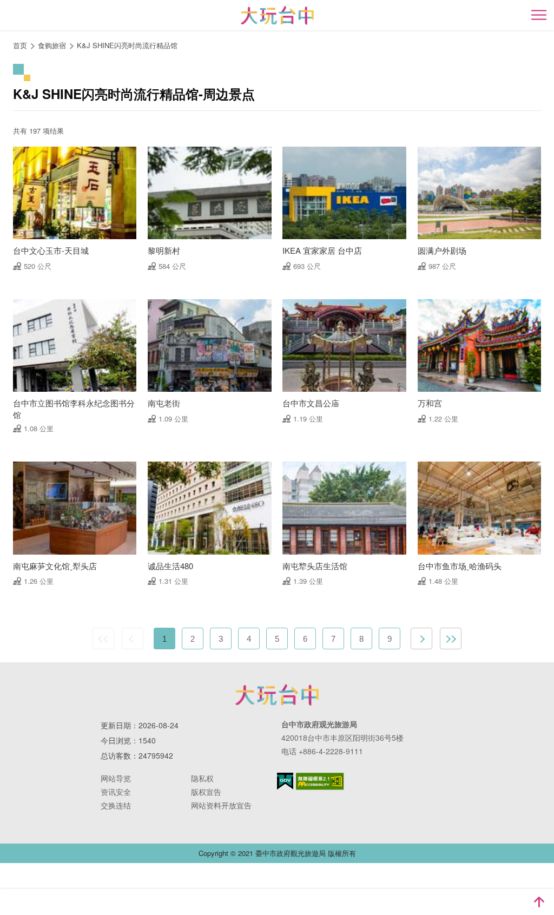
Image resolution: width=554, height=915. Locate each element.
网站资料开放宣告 (221, 805)
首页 (20, 45)
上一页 (132, 638)
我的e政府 (285, 781)
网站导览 (116, 778)
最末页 (450, 638)
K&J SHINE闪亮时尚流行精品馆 (127, 45)
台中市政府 (277, 695)
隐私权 (202, 778)
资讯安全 (116, 791)
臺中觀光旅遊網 (277, 15)
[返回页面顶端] (539, 902)
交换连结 (116, 805)
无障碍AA (320, 781)
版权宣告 (206, 791)
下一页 (421, 638)
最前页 (103, 638)
